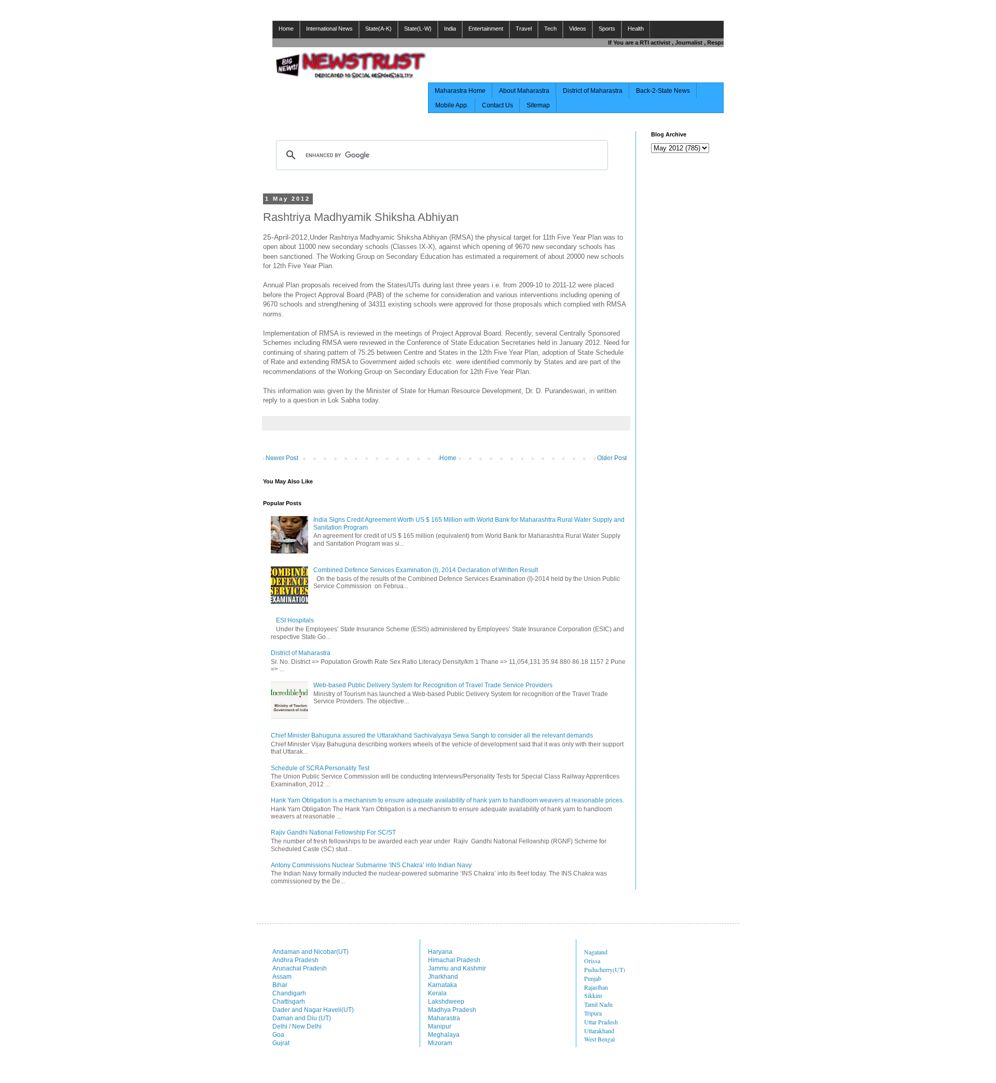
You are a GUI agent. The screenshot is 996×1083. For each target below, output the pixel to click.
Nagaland (595, 952)
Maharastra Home (460, 90)
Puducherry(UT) (604, 969)
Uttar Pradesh (601, 1022)
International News (329, 28)
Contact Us (497, 105)
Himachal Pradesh (454, 960)
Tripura (593, 1013)
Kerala (437, 993)
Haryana (440, 951)
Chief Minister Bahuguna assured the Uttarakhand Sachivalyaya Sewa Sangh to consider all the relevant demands (432, 735)
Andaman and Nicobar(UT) (310, 951)
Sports (607, 28)
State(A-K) (378, 28)
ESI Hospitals (295, 620)
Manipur (439, 1026)
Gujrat (280, 1043)
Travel (524, 28)
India (450, 28)
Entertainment (485, 28)
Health (636, 28)
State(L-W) (418, 28)
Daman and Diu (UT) (301, 1018)
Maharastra (444, 1018)
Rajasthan (596, 987)
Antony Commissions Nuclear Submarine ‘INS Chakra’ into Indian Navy (371, 865)
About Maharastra (524, 90)
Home (286, 28)
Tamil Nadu (598, 1004)
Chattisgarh (288, 1001)
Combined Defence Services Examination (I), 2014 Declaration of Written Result (425, 570)
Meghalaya (444, 1034)
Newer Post (282, 458)
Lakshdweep (446, 1001)
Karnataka (442, 985)
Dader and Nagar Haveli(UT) (313, 1009)
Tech (550, 28)
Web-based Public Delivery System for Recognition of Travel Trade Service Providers (432, 685)
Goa (278, 1034)
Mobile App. (451, 105)
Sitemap (538, 105)
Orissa (592, 960)
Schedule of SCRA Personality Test (320, 768)
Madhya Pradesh (452, 1009)
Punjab (592, 978)
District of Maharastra (592, 90)
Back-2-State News (663, 90)
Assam (282, 976)
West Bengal (599, 1039)
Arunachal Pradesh (299, 968)
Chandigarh (289, 993)
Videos (577, 28)
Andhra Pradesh (295, 960)
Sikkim (593, 995)
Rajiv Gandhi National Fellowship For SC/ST (333, 832)
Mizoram (440, 1043)
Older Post (612, 458)
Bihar (279, 985)
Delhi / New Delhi (297, 1026)
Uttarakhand (599, 1030)
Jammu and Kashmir (457, 968)
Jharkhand (443, 976)
